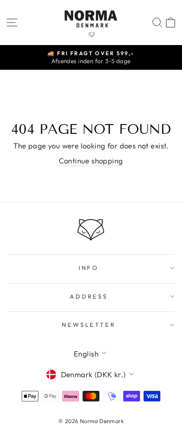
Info (89, 267)
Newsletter (89, 324)
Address (89, 296)
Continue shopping (91, 160)
